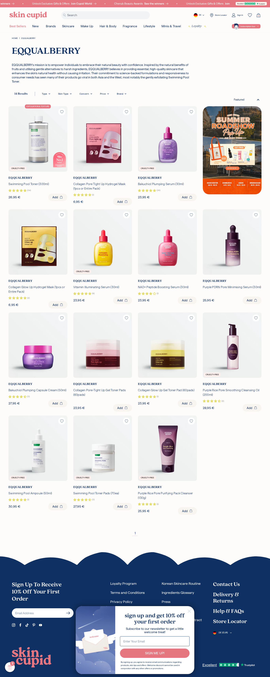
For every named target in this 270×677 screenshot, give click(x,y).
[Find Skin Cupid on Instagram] (13, 625)
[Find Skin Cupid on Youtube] (40, 625)
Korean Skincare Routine (181, 583)
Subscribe (68, 613)
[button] (46, 93)
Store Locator (230, 621)
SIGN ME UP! (154, 653)
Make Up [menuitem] (87, 26)
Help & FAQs (228, 611)
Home (15, 38)
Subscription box (247, 26)
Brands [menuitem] (51, 26)
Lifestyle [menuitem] (149, 26)
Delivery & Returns (226, 598)
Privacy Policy (121, 602)
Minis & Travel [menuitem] (171, 26)
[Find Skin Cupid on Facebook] (20, 625)
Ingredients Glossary (178, 592)
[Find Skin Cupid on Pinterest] (34, 625)
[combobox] (247, 99)
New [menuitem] (35, 26)
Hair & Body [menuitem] (108, 26)
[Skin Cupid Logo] (28, 15)
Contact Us (226, 584)
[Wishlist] (250, 15)
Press (166, 602)
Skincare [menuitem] (68, 26)
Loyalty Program (123, 583)
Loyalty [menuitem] (197, 26)
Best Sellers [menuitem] (17, 26)
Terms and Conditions (127, 592)
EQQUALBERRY (28, 38)
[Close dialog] (189, 611)
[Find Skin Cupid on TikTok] (27, 625)
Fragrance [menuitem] (130, 26)
